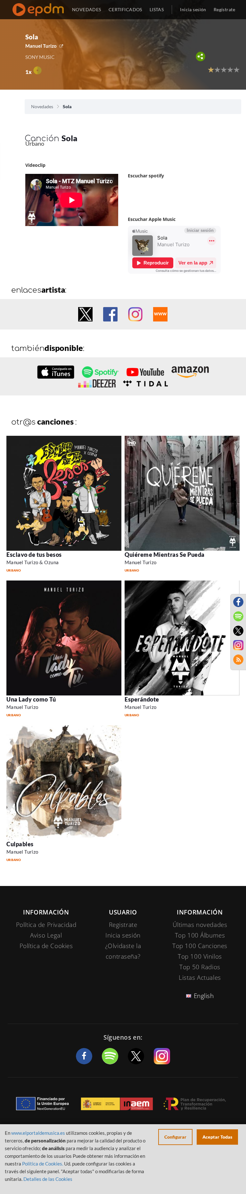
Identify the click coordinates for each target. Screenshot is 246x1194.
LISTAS (157, 9)
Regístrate (224, 9)
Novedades (42, 106)
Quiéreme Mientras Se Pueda (165, 554)
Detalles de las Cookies (47, 1179)
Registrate (123, 925)
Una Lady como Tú (31, 699)
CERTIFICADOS (125, 9)
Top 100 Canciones (199, 946)
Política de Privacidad (46, 925)
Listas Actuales (200, 977)
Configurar (175, 1137)
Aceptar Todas (217, 1137)
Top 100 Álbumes (200, 935)
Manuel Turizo (41, 46)
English (204, 996)
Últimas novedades (200, 925)
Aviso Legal (46, 935)
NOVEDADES (86, 9)
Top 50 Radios (199, 967)
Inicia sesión (193, 9)
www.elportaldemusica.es (38, 1133)
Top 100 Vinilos (200, 956)
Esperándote (142, 699)
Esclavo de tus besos (34, 554)
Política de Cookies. (42, 1163)
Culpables (20, 844)
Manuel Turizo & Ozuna (32, 562)
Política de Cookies (46, 946)
